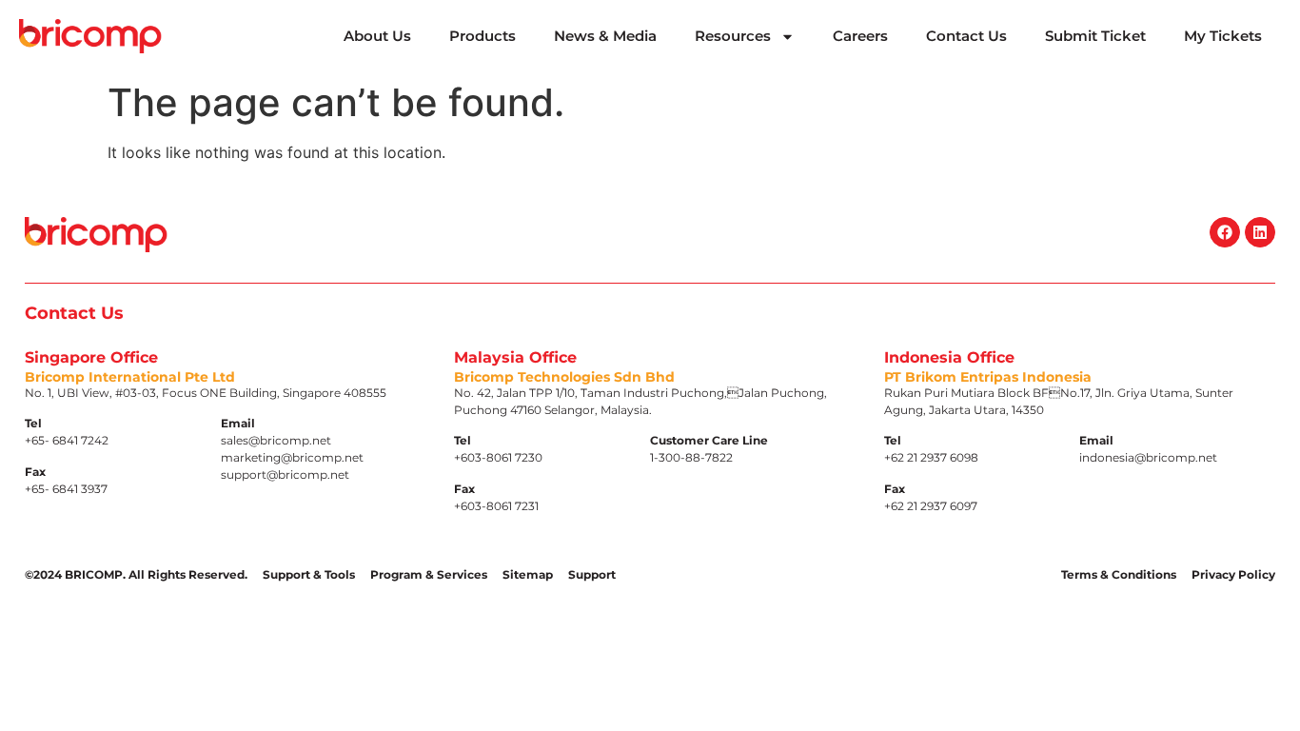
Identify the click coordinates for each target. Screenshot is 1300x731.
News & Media (605, 36)
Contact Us (966, 36)
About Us (377, 36)
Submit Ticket (1095, 36)
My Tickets (1223, 36)
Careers (860, 36)
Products (482, 36)
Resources (733, 36)
